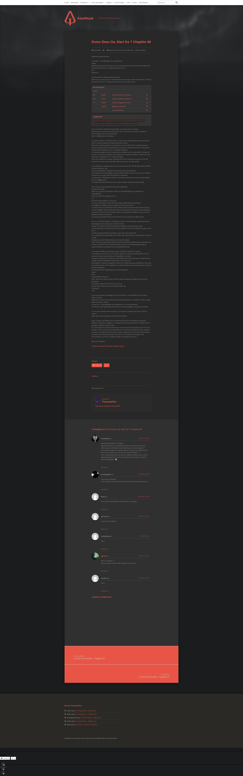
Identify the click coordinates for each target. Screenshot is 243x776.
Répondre (105, 467)
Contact (134, 2)
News (128, 2)
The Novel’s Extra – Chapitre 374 (85, 721)
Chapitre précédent (98, 346)
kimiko (103, 556)
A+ (4, 765)
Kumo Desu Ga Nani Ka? (117, 50)
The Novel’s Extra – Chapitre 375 (85, 714)
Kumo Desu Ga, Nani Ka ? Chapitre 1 (86, 724)
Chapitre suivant (118, 346)
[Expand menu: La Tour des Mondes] (103, 2)
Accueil (67, 2)
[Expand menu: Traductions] (88, 2)
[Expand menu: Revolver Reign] (124, 2)
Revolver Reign (119, 2)
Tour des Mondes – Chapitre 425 (90, 718)
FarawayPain (141, 50)
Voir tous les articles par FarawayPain (107, 406)
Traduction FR (98, 388)
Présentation (74, 2)
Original (108, 2)
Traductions (83, 2)
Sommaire (109, 346)
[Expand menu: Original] (112, 2)
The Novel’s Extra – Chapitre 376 (85, 711)
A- (4, 774)
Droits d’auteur (143, 2)
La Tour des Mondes (97, 2)
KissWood (85, 18)
